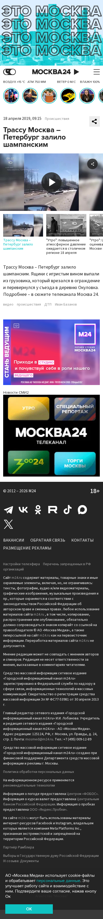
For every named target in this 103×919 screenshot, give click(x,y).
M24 (32, 491)
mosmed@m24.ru (39, 739)
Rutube (53, 509)
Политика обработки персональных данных (38, 771)
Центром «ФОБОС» (82, 794)
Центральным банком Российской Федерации (51, 802)
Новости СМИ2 (16, 392)
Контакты (82, 540)
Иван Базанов (66, 304)
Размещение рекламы (27, 548)
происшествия (29, 304)
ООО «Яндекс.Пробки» (48, 809)
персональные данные (58, 880)
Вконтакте (23, 509)
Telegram (8, 509)
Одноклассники (38, 509)
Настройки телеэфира (21, 564)
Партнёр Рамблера (18, 847)
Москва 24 (51, 72)
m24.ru (17, 577)
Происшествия (57, 118)
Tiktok (67, 509)
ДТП (48, 304)
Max (82, 509)
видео (8, 304)
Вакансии (13, 540)
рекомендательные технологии (29, 785)
